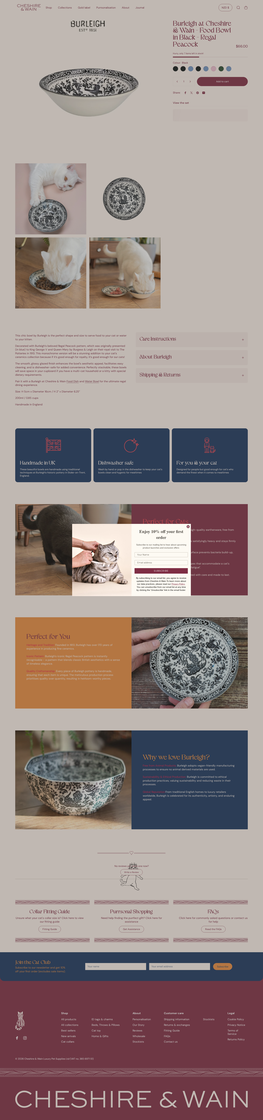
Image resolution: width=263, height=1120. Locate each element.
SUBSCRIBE (161, 571)
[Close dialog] (188, 526)
